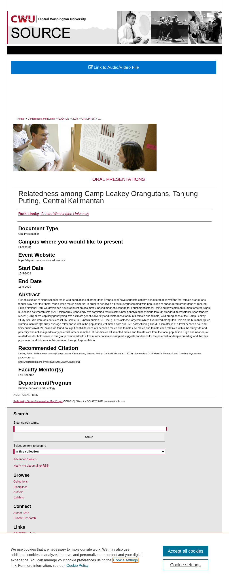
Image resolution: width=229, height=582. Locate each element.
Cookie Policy (77, 565)
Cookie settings (125, 560)
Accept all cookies (185, 551)
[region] (114, 557)
